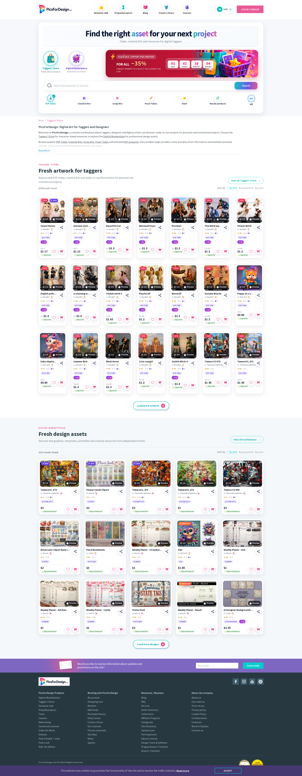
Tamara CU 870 (212, 361)
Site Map (92, 734)
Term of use (198, 705)
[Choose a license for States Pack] (167, 629)
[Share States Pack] (167, 611)
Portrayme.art (149, 734)
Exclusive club (46, 705)
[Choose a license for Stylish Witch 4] (193, 385)
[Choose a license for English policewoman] (61, 318)
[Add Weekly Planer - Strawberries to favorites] (159, 569)
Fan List (145, 705)
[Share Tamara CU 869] (258, 491)
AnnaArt (46, 229)
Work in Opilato (200, 726)
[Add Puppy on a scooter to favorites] (251, 315)
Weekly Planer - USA (234, 549)
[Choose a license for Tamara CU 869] (258, 509)
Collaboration (199, 718)
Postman (176, 226)
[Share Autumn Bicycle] (225, 295)
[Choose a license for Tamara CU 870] (225, 383)
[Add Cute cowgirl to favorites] (152, 383)
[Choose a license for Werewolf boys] (160, 250)
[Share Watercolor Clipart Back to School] (75, 551)
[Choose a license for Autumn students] (94, 251)
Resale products (218, 103)
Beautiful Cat (113, 226)
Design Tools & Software (154, 742)
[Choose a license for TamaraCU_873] (167, 509)
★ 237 (75, 369)
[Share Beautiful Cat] (127, 227)
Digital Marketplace (114, 136)
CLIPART (91, 501)
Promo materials (97, 730)
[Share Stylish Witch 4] (193, 363)
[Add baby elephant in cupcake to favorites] (54, 383)
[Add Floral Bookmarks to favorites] (114, 569)
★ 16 (42, 497)
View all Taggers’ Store (245, 180)
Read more (182, 770)
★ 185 (207, 301)
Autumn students (81, 226)
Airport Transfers (150, 750)
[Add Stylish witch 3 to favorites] (120, 319)
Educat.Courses (149, 738)
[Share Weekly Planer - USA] (258, 551)
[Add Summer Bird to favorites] (87, 387)
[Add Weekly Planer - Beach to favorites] (205, 629)
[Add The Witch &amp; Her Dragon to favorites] (218, 251)
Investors (197, 722)
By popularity (246, 187)
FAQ (143, 701)
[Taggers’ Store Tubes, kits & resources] (50, 58)
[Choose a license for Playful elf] (160, 319)
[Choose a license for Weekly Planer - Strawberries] (167, 569)
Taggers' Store (46, 701)
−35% (45, 200)
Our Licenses (94, 726)
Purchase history (97, 714)
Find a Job (44, 742)
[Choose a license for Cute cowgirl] (160, 383)
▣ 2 (51, 233)
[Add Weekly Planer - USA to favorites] (251, 569)
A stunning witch (81, 293)
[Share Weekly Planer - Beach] (212, 611)
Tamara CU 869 (231, 489)
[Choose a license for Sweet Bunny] (61, 251)
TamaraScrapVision (215, 365)
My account (94, 697)
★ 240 (108, 369)
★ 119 (141, 233)
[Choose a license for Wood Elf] (193, 318)
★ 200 (174, 301)
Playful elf (144, 293)
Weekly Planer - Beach (190, 610)
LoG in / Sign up (250, 9)
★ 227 (141, 369)
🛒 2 (113, 369)
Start (184, 103)
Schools (43, 734)
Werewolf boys (147, 226)
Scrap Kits (117, 103)
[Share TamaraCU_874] (75, 491)
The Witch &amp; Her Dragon (213, 226)
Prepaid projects (47, 709)
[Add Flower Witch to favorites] (251, 251)
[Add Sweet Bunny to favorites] (54, 251)
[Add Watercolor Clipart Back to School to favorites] (68, 569)
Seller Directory (149, 709)
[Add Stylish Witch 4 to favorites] (185, 385)
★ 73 (42, 557)
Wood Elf (176, 293)
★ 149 (134, 617)
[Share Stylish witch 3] (127, 295)
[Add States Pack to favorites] (159, 629)
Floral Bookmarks (95, 549)
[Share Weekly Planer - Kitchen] (75, 611)
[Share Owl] (212, 551)
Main (41, 120)
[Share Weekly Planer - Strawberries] (167, 551)
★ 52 (179, 497)
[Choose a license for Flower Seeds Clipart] (121, 509)
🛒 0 (46, 233)
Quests (91, 742)
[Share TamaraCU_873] (167, 491)
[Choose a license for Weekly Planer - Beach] (212, 629)
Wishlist (92, 705)
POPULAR (186, 523)
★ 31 (133, 497)
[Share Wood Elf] (193, 295)
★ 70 (225, 497)
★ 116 (108, 233)
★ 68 (88, 557)
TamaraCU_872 (186, 489)
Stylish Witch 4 (180, 361)
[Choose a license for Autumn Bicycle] (225, 319)
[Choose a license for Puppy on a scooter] (258, 315)
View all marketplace (246, 439)
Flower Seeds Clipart (97, 489)
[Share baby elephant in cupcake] (61, 363)
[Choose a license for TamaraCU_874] (75, 509)
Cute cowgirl (146, 361)
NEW (55, 200)
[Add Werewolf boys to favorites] (152, 250)
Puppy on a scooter (245, 293)
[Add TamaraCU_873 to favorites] (159, 509)
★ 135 (75, 301)
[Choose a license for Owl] (212, 569)
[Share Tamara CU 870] (225, 363)
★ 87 (75, 233)
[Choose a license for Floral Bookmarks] (121, 569)
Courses (43, 718)
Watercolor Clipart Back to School (56, 549)
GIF (251, 104)
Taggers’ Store (46, 136)
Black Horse (112, 361)
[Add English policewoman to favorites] (54, 318)
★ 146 (226, 557)
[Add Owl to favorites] (205, 569)
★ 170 (43, 369)
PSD (180, 561)
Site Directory (148, 726)
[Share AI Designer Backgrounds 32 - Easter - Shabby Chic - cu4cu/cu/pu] (258, 611)
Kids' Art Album (47, 746)
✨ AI (43, 242)
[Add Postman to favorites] (185, 250)
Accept (228, 770)
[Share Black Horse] (127, 363)
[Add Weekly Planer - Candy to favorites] (114, 629)
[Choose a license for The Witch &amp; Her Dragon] (225, 251)
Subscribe (253, 665)
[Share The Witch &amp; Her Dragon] (225, 227)
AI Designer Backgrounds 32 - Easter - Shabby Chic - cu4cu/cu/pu (239, 610)
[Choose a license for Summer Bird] (94, 387)
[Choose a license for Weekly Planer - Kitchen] (75, 629)
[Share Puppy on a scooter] (258, 295)
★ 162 (239, 301)
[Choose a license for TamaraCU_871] (258, 383)
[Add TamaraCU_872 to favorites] (205, 509)
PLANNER (137, 561)
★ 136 (207, 233)
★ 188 (108, 301)
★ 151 (88, 617)
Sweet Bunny (48, 226)
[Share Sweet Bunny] (61, 227)
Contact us (197, 730)
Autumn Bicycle (213, 293)
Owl (180, 549)
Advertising (45, 722)
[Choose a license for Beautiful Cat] (127, 250)
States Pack (138, 610)
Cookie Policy (199, 714)
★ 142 (43, 617)
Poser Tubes (151, 103)
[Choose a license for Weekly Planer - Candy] (121, 629)
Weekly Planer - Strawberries (147, 549)
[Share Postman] (193, 227)
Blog (143, 697)
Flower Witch (244, 226)
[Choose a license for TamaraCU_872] (212, 509)
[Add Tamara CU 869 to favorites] (251, 509)
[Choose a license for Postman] (193, 250)
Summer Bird (80, 361)
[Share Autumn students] (94, 227)
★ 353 (180, 557)
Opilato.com (148, 730)
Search (246, 85)
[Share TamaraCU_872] (212, 491)
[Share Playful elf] (160, 295)
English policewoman (49, 293)
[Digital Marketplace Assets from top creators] (76, 58)
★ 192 (141, 301)
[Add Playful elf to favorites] (152, 319)
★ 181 (226, 617)
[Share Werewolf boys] (160, 227)
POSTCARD (92, 561)
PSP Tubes (50, 103)
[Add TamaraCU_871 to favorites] (251, 383)
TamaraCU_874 (49, 489)
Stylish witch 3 (114, 293)
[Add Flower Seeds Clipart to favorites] (114, 509)
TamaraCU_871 (245, 361)
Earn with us (198, 701)
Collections (147, 714)
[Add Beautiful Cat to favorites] (120, 250)
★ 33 (88, 497)
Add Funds (93, 709)
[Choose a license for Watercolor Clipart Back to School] (75, 569)
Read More (44, 150)
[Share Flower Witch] (258, 227)
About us (196, 697)
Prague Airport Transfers (154, 746)
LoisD (91, 553)
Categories (147, 722)
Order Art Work (47, 730)
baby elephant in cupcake (49, 361)
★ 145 (239, 233)
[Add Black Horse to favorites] (120, 387)
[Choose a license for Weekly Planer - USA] (258, 569)
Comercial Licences (49, 726)
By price (259, 187)
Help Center (94, 718)
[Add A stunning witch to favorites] (87, 318)
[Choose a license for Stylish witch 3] (127, 319)
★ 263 (239, 369)
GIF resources (131, 141)
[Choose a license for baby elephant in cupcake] (61, 383)
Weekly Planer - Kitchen (53, 610)
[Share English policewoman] (61, 295)
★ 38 (42, 233)
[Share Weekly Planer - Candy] (121, 611)
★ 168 (174, 233)
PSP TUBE (45, 237)
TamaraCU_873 (140, 489)
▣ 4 (117, 233)
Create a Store (95, 722)
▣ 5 (234, 497)
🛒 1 (211, 233)
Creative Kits (84, 103)
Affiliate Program (150, 718)
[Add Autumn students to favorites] (87, 251)
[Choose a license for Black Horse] (127, 387)
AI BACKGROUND (231, 621)
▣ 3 (183, 233)
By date (233, 187)
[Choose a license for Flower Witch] (258, 251)
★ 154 (43, 301)
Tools (42, 714)
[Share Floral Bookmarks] (121, 551)
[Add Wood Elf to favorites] (185, 318)
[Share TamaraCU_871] (258, 363)
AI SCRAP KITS (47, 501)
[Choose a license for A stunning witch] (94, 318)
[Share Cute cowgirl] (160, 363)
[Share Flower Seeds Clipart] (121, 491)
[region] (182, 64)
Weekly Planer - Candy (98, 610)
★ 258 (207, 369)
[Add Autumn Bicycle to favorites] (218, 319)
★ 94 (133, 557)
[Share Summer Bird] (94, 363)
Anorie (91, 493)
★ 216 (180, 617)
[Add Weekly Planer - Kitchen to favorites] (68, 629)
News (90, 738)
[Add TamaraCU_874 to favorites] (68, 509)
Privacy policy (199, 709)
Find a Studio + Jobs (49, 738)
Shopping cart (95, 701)
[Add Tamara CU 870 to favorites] (218, 383)
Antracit (243, 297)
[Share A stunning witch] (94, 295)
